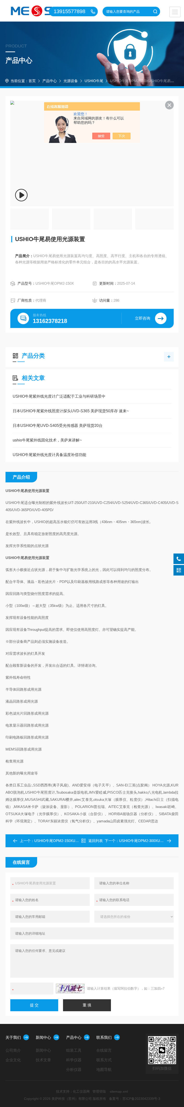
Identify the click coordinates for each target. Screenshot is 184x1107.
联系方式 (104, 1060)
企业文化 (13, 1060)
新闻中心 (43, 1037)
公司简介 (13, 1050)
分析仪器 (73, 1069)
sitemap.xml (119, 1091)
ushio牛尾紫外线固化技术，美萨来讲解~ (47, 440)
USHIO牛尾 (94, 81)
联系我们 (104, 1037)
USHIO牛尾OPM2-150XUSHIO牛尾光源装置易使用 (75, 841)
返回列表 (95, 841)
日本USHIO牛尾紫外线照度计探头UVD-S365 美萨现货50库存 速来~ (71, 411)
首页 (32, 81)
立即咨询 (142, 318)
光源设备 (70, 81)
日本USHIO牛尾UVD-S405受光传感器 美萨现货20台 (58, 426)
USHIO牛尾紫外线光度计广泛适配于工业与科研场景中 (59, 396)
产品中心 (49, 81)
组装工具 (73, 1050)
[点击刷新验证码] (70, 988)
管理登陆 (99, 1091)
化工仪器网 (81, 1091)
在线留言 (104, 1050)
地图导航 (104, 1069)
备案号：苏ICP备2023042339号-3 (134, 1099)
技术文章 (43, 1060)
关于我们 (13, 1037)
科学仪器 (73, 1060)
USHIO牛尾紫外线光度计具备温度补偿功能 (49, 455)
